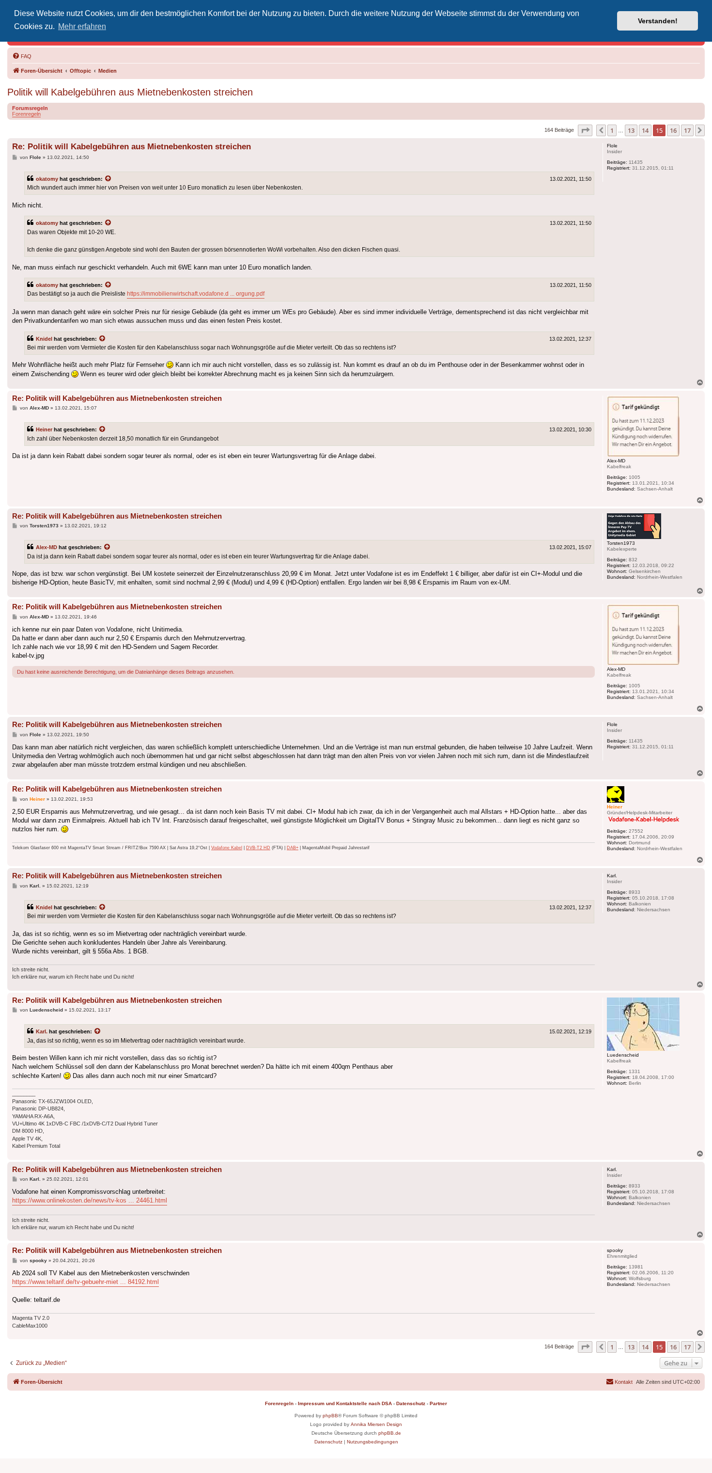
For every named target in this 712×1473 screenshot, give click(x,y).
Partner (438, 1403)
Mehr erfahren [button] (82, 26)
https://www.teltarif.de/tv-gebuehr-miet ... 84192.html (85, 1281)
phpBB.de (389, 1433)
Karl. (41, 1031)
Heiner (44, 429)
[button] (585, 130)
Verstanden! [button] (658, 21)
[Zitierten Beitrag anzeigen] (108, 178)
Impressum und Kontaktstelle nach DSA (345, 1403)
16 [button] (673, 130)
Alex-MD (46, 547)
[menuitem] (21, 56)
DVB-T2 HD (258, 847)
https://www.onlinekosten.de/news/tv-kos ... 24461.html (89, 1200)
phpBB (330, 1415)
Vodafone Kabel (226, 847)
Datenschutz (410, 1403)
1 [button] (612, 130)
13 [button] (631, 130)
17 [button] (687, 130)
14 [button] (645, 130)
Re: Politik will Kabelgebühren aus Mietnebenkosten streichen (131, 146)
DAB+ (292, 847)
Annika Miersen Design (376, 1424)
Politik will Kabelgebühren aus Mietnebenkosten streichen (130, 92)
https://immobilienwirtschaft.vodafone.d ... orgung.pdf (195, 293)
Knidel (44, 339)
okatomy (47, 179)
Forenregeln (26, 114)
